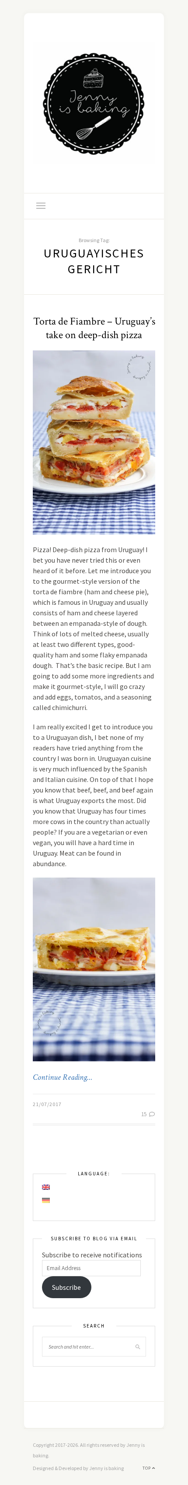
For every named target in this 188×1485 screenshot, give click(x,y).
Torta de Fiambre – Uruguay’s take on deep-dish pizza (94, 328)
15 (144, 1114)
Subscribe (66, 1287)
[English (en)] (46, 1187)
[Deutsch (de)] (46, 1200)
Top (147, 1468)
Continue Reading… (62, 1077)
